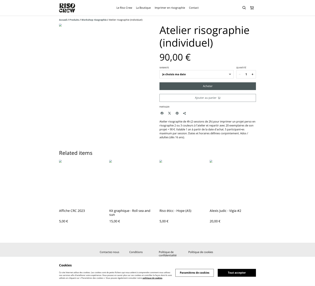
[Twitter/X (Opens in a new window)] (169, 113)
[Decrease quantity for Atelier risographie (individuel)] (239, 74)
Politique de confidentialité (168, 253)
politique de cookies (152, 277)
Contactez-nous (109, 252)
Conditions (136, 252)
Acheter (208, 86)
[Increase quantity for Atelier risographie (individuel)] (252, 74)
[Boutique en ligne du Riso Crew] (67, 7)
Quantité (241, 68)
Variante (164, 68)
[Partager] (184, 113)
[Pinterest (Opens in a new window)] (177, 113)
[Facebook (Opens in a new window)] (161, 113)
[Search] (244, 7)
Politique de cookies (200, 252)
